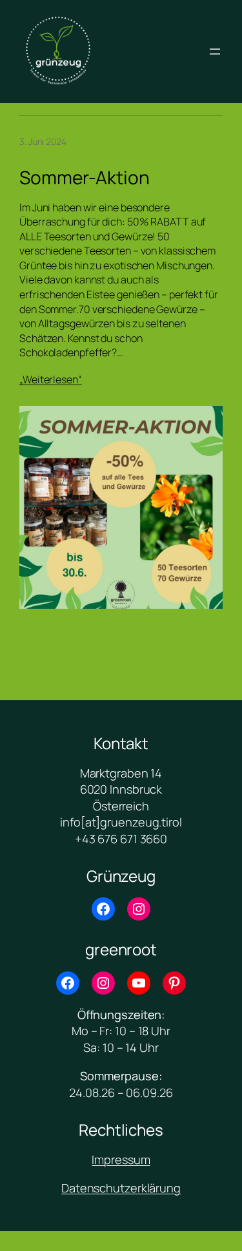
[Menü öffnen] (215, 51)
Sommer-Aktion (84, 177)
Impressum (121, 1159)
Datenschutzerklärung (121, 1188)
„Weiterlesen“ (50, 379)
